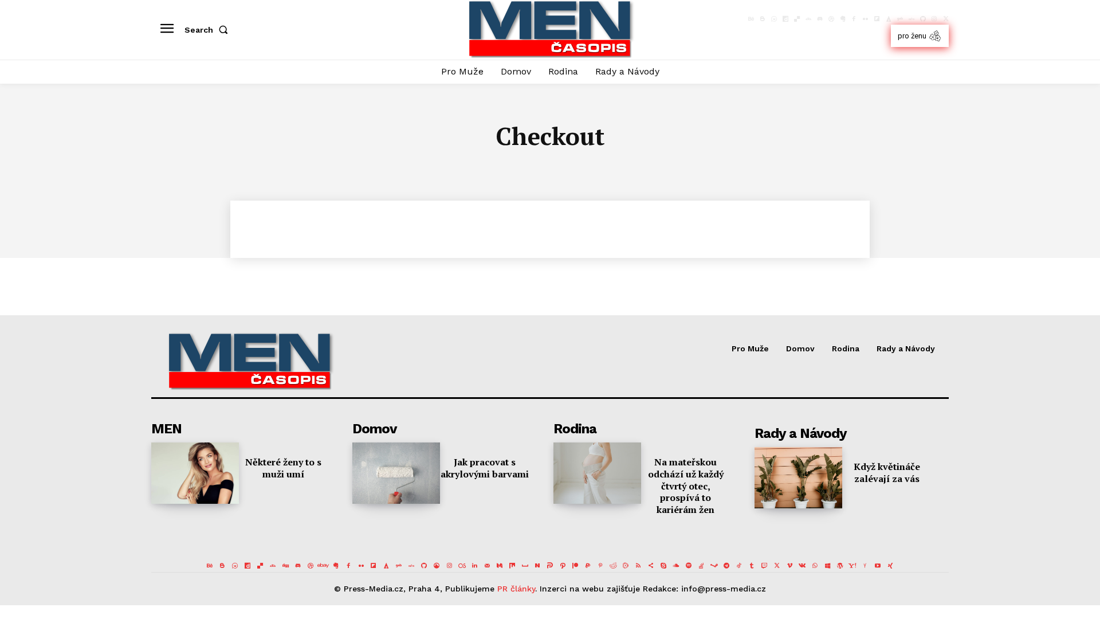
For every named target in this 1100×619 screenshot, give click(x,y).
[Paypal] (588, 565)
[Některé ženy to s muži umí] (195, 473)
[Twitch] (764, 565)
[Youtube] (877, 565)
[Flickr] (866, 19)
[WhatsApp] (814, 565)
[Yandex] (865, 565)
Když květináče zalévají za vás (887, 472)
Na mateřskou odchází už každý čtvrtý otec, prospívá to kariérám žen (686, 486)
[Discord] (820, 19)
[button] (208, 30)
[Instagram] (934, 19)
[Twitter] (946, 19)
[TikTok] (739, 565)
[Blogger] (762, 19)
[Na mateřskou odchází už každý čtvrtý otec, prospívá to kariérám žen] (597, 473)
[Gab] (900, 19)
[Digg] (285, 565)
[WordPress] (840, 565)
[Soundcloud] (676, 565)
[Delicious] (797, 19)
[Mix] (512, 565)
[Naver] (537, 565)
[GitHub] (923, 19)
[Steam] (714, 565)
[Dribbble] (831, 19)
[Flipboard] (877, 19)
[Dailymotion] (785, 19)
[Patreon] (575, 565)
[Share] (651, 565)
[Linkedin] (474, 565)
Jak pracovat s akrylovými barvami (485, 468)
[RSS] (638, 565)
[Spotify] (688, 565)
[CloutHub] (774, 19)
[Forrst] (888, 19)
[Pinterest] (600, 565)
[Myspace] (525, 565)
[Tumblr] (751, 565)
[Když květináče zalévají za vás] (798, 477)
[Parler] (550, 565)
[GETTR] (911, 19)
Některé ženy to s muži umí (283, 468)
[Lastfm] (461, 565)
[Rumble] (625, 565)
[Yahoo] (852, 565)
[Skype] (663, 565)
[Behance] (751, 19)
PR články (516, 588)
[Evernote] (843, 19)
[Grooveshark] (436, 565)
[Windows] (827, 565)
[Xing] (890, 565)
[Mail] (487, 565)
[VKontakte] (802, 565)
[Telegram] (726, 565)
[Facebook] (854, 19)
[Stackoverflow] (701, 565)
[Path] (562, 565)
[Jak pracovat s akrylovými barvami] (396, 473)
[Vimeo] (789, 565)
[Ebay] (323, 565)
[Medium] (499, 565)
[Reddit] (613, 565)
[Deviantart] (808, 19)
